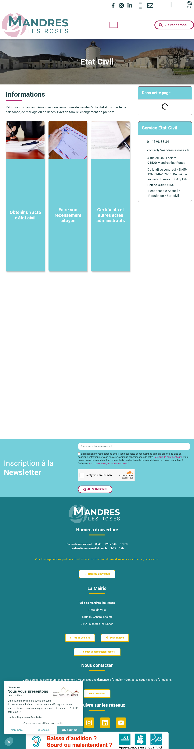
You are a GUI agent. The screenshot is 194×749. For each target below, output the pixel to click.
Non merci (17, 729)
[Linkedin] (105, 722)
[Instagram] (121, 5)
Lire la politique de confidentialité (25, 717)
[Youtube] (121, 722)
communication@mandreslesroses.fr (109, 463)
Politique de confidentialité (168, 457)
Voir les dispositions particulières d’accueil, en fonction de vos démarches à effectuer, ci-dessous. (97, 559)
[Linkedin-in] (130, 5)
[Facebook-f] (113, 5)
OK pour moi (70, 729)
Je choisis (43, 729)
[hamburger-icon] (114, 25)
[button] (8, 741)
